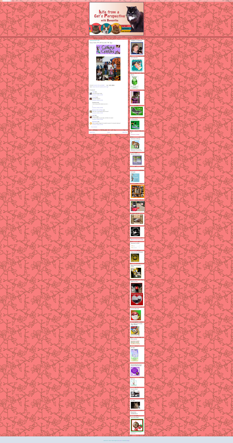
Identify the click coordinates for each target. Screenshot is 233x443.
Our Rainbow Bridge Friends (99, 36)
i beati (93, 91)
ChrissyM (94, 97)
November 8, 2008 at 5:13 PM (97, 100)
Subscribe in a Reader (135, 134)
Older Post (124, 132)
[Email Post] (107, 85)
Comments (134, 247)
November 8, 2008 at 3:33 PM (97, 94)
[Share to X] (111, 85)
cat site (133, 168)
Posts (133, 245)
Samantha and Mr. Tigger (104, 86)
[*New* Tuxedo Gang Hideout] (135, 235)
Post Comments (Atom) (111, 135)
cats (135, 168)
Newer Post (92, 132)
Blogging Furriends (119, 36)
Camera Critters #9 (95, 86)
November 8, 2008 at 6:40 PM (97, 107)
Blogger (128, 440)
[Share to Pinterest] (113, 85)
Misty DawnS (94, 121)
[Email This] (109, 85)
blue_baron (120, 440)
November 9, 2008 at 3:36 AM (97, 119)
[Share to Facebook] (112, 85)
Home (91, 36)
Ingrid (93, 115)
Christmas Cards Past (110, 36)
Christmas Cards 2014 (129, 36)
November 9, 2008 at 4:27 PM (97, 124)
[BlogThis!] (110, 85)
